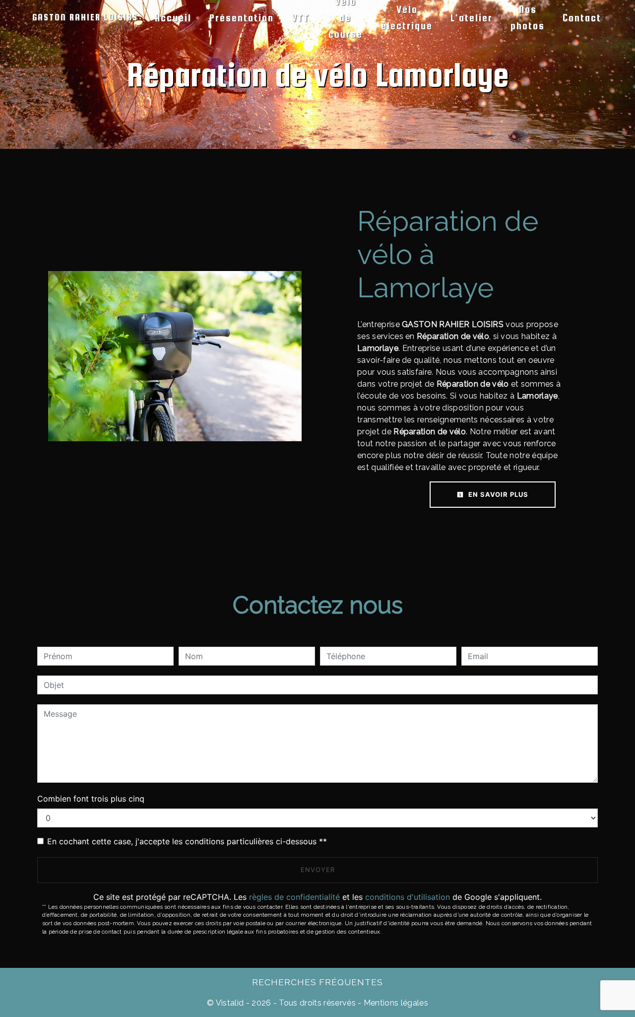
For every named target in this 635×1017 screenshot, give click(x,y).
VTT (301, 17)
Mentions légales (395, 1003)
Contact (582, 17)
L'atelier (471, 17)
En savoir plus (497, 494)
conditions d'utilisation (407, 897)
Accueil (173, 17)
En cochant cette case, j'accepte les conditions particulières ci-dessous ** (187, 841)
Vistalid (230, 1003)
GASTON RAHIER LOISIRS (85, 17)
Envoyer (318, 870)
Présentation (241, 17)
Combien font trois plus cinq (90, 799)
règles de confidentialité (294, 897)
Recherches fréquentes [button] (317, 982)
